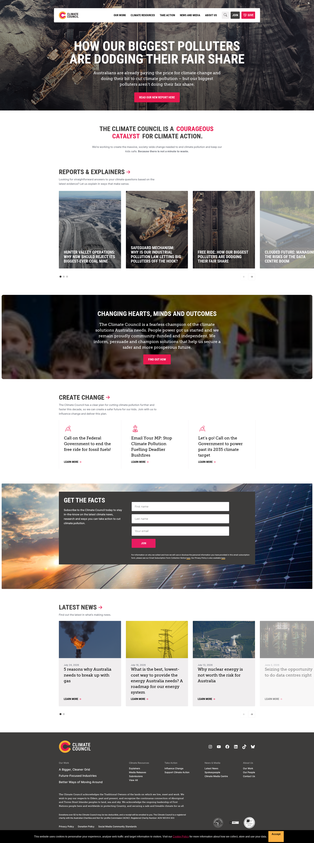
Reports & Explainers (92, 172)
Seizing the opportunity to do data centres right (289, 672)
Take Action (167, 15)
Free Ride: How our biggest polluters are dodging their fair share (223, 257)
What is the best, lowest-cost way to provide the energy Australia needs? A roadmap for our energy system (157, 681)
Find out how (157, 359)
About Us (211, 15)
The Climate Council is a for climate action (156, 132)
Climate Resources (143, 15)
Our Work (120, 15)
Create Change (81, 397)
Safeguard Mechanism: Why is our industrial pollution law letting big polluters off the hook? (156, 254)
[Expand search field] (225, 15)
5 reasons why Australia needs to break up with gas (87, 675)
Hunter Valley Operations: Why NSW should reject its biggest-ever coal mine (89, 257)
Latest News (78, 607)
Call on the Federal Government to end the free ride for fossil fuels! (87, 444)
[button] (60, 277)
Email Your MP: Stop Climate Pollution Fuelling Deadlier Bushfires (151, 447)
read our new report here (157, 97)
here (188, 558)
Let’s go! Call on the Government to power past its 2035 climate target (220, 447)
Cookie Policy (181, 836)
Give (250, 15)
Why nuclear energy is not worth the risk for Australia (220, 675)
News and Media (190, 15)
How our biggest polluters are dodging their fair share (157, 53)
